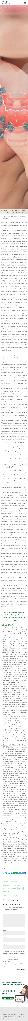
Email (4, 937)
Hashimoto (14, 882)
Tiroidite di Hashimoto (11, 895)
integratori (7, 885)
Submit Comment (21, 969)
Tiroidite (6, 892)
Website (5, 944)
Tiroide (20, 888)
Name (5, 930)
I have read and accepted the (13, 965)
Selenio (14, 888)
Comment (6, 913)
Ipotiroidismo (17, 885)
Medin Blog (7, 216)
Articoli (21, 216)
